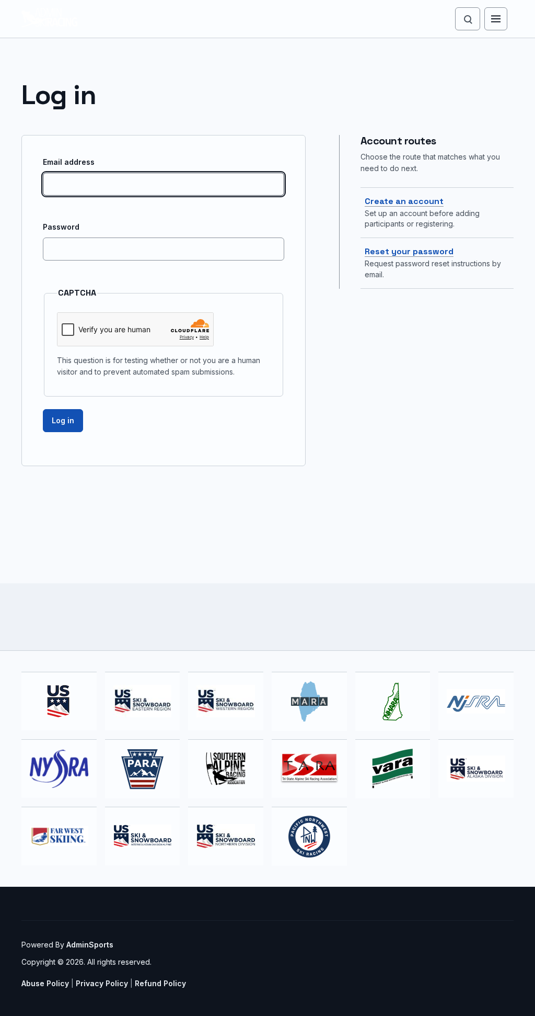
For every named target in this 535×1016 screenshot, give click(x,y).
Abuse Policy (45, 983)
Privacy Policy (102, 983)
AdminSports (89, 944)
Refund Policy (160, 983)
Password (61, 226)
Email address (69, 161)
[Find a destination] (467, 18)
